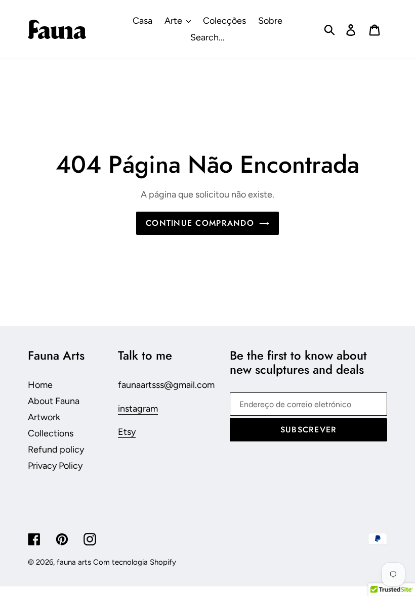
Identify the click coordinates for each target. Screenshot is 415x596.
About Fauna (53, 401)
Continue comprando (200, 223)
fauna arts (74, 562)
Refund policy (56, 449)
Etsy (127, 431)
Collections (50, 433)
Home (40, 384)
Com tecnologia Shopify (134, 562)
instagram (138, 408)
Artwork (44, 417)
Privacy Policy (55, 465)
